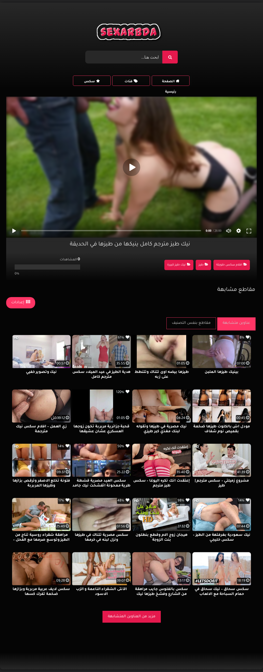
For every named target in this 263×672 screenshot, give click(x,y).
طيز (201, 265)
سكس (89, 82)
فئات (129, 82)
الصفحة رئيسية (169, 83)
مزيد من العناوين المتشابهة (131, 617)
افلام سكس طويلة (229, 265)
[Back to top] (247, 657)
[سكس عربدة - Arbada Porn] (130, 33)
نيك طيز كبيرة (176, 265)
